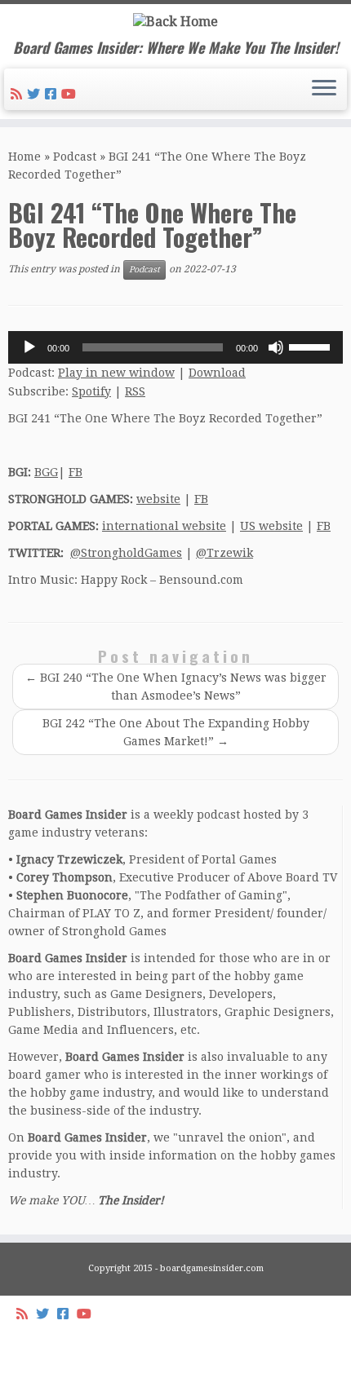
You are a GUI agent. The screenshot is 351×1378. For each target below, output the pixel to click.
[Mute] (276, 347)
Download (217, 372)
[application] (175, 347)
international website (164, 525)
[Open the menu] (324, 89)
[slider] (312, 345)
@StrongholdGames (126, 552)
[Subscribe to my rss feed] (19, 94)
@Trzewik (224, 552)
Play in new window (116, 372)
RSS (135, 391)
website (158, 499)
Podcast (74, 156)
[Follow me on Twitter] (36, 94)
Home (24, 156)
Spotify (91, 391)
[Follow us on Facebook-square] (53, 94)
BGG (46, 472)
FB (75, 472)
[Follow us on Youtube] (71, 94)
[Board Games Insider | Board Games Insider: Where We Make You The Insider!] (175, 21)
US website (271, 525)
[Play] (29, 347)
